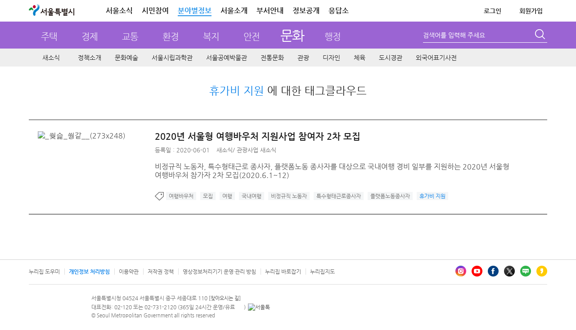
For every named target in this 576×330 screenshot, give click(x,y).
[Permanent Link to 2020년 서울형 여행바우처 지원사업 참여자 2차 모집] (84, 135)
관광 (303, 57)
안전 (251, 36)
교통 (130, 36)
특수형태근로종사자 (338, 196)
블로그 (525, 271)
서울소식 (119, 10)
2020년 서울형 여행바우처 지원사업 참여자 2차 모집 (257, 136)
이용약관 (129, 271)
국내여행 (251, 196)
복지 (211, 36)
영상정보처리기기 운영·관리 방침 (219, 271)
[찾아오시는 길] (225, 298)
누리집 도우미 (44, 271)
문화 (292, 35)
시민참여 (155, 10)
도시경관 (390, 57)
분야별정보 (195, 10)
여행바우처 (181, 196)
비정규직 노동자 (289, 196)
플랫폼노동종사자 (390, 196)
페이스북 (493, 271)
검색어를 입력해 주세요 (454, 35)
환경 (170, 36)
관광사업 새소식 (256, 150)
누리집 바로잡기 (283, 271)
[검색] (541, 35)
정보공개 (306, 10)
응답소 (338, 10)
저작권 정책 (161, 271)
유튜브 (477, 271)
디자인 (331, 57)
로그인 (492, 10)
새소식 (51, 57)
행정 (332, 36)
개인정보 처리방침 (89, 271)
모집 (208, 196)
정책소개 (89, 57)
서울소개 (234, 10)
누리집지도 (322, 271)
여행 (227, 196)
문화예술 (126, 57)
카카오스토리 (541, 271)
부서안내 (270, 10)
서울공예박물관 (226, 57)
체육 (359, 57)
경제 (89, 36)
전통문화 (272, 57)
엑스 (509, 271)
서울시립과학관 (172, 57)
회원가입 (531, 10)
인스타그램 (460, 271)
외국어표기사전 (436, 57)
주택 (49, 36)
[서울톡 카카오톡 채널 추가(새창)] (259, 307)
